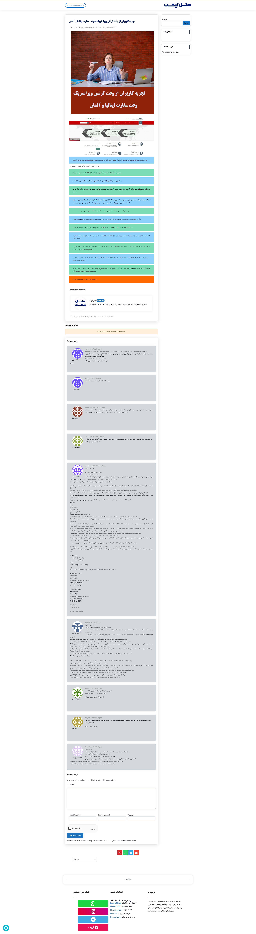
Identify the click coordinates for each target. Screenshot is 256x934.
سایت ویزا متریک (74, 166)
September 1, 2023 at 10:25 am (95, 466)
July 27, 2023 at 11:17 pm (93, 622)
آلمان (115, 27)
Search (164, 20)
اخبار (112, 27)
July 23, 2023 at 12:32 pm (93, 688)
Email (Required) (104, 815)
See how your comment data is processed (121, 841)
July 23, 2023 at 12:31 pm (93, 718)
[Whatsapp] (125, 852)
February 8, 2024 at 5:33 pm (95, 407)
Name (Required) (75, 815)
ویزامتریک (82, 27)
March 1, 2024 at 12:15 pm (93, 349)
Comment (71, 784)
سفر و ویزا (92, 27)
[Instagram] (119, 852)
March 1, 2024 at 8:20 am (93, 378)
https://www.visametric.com (89, 166)
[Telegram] (130, 852)
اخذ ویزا (112, 317)
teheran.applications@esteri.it (94, 697)
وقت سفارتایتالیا (82, 317)
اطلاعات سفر (108, 27)
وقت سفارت (87, 27)
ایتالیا (104, 27)
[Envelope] (136, 852)
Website (100, 300)
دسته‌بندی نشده (98, 27)
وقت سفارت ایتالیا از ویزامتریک (94, 317)
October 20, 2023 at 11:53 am (94, 437)
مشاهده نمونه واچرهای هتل (75, 5)
